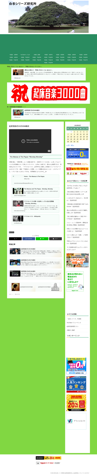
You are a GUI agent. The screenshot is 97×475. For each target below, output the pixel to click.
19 (84, 136)
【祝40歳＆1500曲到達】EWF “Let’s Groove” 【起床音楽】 (77, 205)
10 (77, 134)
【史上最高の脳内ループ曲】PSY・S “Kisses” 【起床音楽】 (77, 218)
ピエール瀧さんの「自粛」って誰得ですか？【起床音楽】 (77, 236)
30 (74, 141)
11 (80, 134)
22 (71, 139)
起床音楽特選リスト (73, 326)
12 (84, 134)
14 (68, 136)
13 (87, 134)
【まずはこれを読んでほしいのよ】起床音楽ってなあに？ (77, 187)
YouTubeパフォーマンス (74, 322)
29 (71, 141)
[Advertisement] (48, 43)
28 (68, 141)
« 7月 (68, 145)
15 (71, 136)
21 (68, 139)
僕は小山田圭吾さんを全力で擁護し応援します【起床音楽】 (77, 211)
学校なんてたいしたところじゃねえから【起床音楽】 (77, 242)
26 (84, 139)
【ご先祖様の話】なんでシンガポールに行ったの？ (77, 248)
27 (87, 139)
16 (74, 136)
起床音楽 (12, 232)
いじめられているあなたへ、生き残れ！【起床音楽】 (77, 199)
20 (87, 136)
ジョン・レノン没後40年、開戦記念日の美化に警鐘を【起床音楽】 (77, 224)
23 (74, 139)
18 (80, 136)
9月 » (72, 145)
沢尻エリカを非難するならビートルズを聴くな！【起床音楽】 (77, 230)
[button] (55, 238)
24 (77, 139)
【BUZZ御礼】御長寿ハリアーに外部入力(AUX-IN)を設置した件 (77, 193)
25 (80, 139)
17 (77, 136)
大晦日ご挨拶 (71, 330)
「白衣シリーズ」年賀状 (74, 319)
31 (77, 141)
